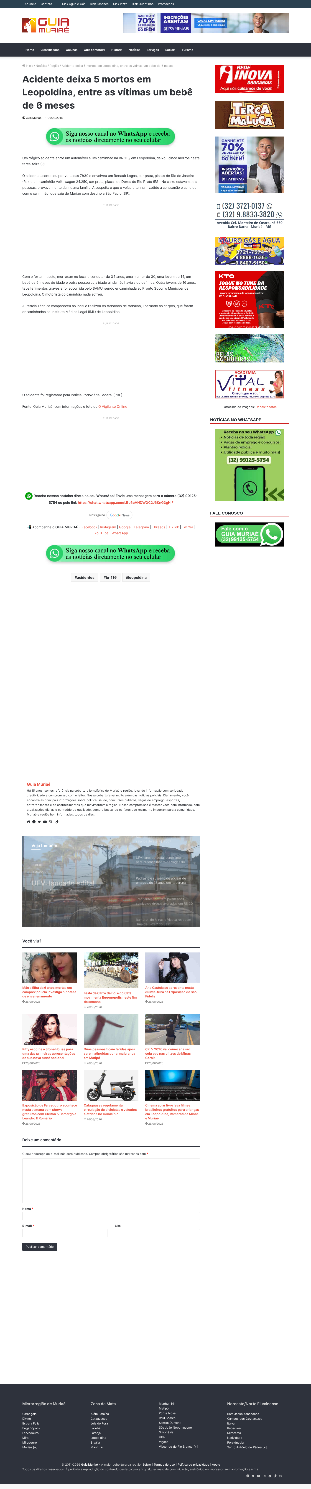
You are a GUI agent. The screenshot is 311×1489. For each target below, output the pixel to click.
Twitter (187, 527)
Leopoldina (98, 1437)
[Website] (29, 822)
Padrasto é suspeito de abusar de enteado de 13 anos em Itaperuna (71, 882)
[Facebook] (35, 822)
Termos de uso (164, 1464)
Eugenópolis (31, 1428)
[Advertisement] (111, 240)
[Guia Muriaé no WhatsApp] (111, 136)
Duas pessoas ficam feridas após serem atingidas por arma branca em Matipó (109, 1053)
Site (118, 1226)
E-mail (28, 1226)
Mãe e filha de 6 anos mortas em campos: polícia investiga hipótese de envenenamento (49, 992)
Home (29, 50)
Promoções (166, 4)
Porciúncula (235, 1442)
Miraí (25, 1437)
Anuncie (30, 4)
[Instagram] (51, 822)
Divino (26, 1418)
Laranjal (96, 1433)
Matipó (164, 1408)
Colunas (71, 50)
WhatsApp (120, 533)
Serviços (153, 50)
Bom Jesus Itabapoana (243, 1414)
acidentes (85, 577)
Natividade (234, 1437)
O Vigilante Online (112, 406)
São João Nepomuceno (175, 1427)
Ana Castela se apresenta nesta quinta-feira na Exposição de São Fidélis (171, 992)
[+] (35, 1447)
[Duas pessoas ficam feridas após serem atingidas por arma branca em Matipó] (111, 1029)
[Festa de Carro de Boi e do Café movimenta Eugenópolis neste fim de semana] (111, 970)
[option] (111, 881)
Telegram (141, 527)
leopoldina (137, 577)
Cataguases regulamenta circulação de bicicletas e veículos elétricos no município (110, 1109)
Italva (231, 1423)
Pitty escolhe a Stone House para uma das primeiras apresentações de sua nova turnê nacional (48, 1053)
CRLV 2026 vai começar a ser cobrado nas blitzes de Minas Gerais (168, 1053)
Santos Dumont (170, 1422)
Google (125, 527)
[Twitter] (40, 822)
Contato (46, 4)
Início (29, 65)
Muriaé (27, 1447)
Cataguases (99, 1418)
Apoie (216, 1464)
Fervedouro (30, 1433)
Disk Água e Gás (73, 4)
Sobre (147, 1464)
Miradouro (29, 1442)
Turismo (187, 50)
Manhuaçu (98, 1447)
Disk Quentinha (142, 4)
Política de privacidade (193, 1464)
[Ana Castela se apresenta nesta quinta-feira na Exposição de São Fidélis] (172, 967)
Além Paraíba (100, 1414)
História (116, 50)
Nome (27, 1209)
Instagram (108, 527)
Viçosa (163, 1442)
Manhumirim (167, 1403)
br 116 (111, 577)
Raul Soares (167, 1418)
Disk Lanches (99, 4)
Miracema (234, 1433)
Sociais (170, 50)
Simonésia (166, 1432)
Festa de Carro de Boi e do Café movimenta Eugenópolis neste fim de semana (110, 997)
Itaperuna (234, 1428)
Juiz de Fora (99, 1423)
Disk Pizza (120, 4)
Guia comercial (94, 50)
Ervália (95, 1442)
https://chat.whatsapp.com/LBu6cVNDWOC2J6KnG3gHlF (125, 502)
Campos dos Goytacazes (244, 1418)
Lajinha (95, 1428)
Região (54, 65)
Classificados (50, 50)
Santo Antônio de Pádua (244, 1447)
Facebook (89, 527)
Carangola (29, 1414)
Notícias (134, 50)
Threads (158, 527)
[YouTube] (46, 822)
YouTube (101, 533)
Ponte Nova (167, 1413)
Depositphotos (266, 407)
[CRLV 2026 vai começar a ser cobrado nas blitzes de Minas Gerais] (172, 1029)
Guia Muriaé (33, 117)
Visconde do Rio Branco (176, 1446)
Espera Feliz (30, 1423)
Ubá (162, 1437)
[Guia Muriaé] (45, 25)
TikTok (173, 527)
